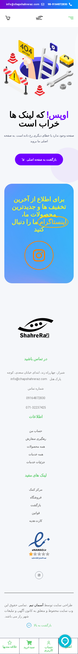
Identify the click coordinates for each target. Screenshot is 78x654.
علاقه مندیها (10, 646)
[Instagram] (39, 575)
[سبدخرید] (29, 642)
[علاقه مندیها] (10, 642)
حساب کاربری (48, 648)
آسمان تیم (36, 605)
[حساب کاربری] (48, 642)
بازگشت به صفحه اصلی (42, 159)
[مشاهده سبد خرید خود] (7, 18)
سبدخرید (29, 647)
